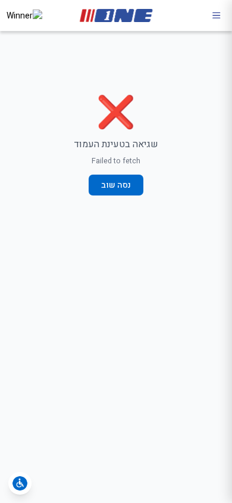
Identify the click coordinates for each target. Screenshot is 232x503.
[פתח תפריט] (216, 15)
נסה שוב (116, 185)
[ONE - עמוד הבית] (116, 15)
